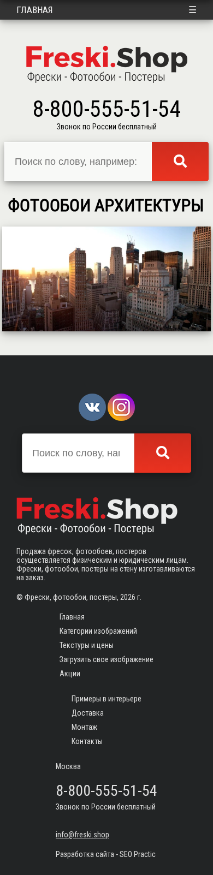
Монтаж (84, 727)
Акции (70, 673)
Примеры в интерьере (106, 698)
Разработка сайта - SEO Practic (106, 854)
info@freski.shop (82, 834)
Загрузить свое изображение (106, 659)
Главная (34, 9)
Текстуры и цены (87, 645)
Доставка (88, 713)
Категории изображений (98, 631)
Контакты (87, 741)
